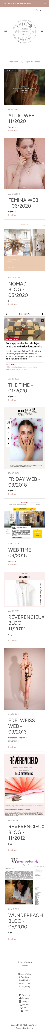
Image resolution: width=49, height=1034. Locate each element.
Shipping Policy (24, 974)
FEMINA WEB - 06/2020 (23, 203)
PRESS (19, 62)
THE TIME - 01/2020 (20, 388)
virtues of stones (24, 962)
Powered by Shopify (24, 1028)
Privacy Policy (24, 986)
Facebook (25, 995)
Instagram (25, 1001)
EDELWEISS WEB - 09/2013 (21, 726)
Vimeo (26, 1008)
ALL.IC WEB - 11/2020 (23, 118)
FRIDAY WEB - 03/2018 (24, 482)
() (39, 10)
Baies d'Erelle (32, 1025)
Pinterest (26, 998)
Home (12, 62)
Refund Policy (24, 977)
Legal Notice (24, 980)
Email (25, 1011)
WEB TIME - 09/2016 (21, 552)
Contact (24, 965)
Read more (13, 130)
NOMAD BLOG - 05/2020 (18, 289)
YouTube (26, 1004)
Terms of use (24, 983)
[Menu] (5, 31)
